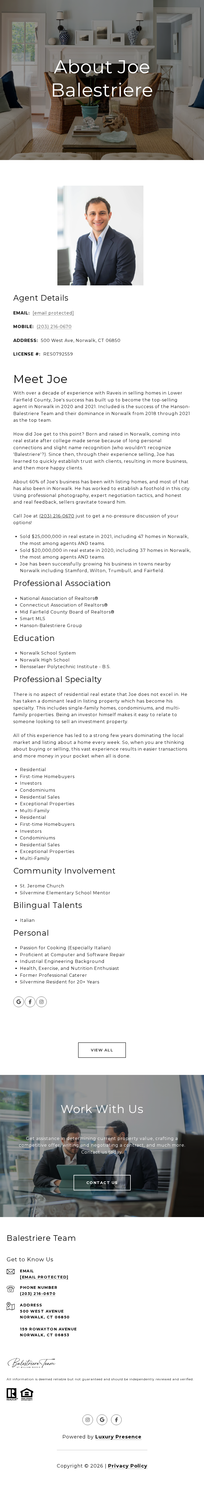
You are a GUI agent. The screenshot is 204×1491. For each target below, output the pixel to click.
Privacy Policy (127, 1466)
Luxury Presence (118, 1437)
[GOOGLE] (18, 1001)
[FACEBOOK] (30, 1001)
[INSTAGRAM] (41, 1001)
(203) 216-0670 (54, 326)
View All (102, 1050)
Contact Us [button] (102, 1182)
